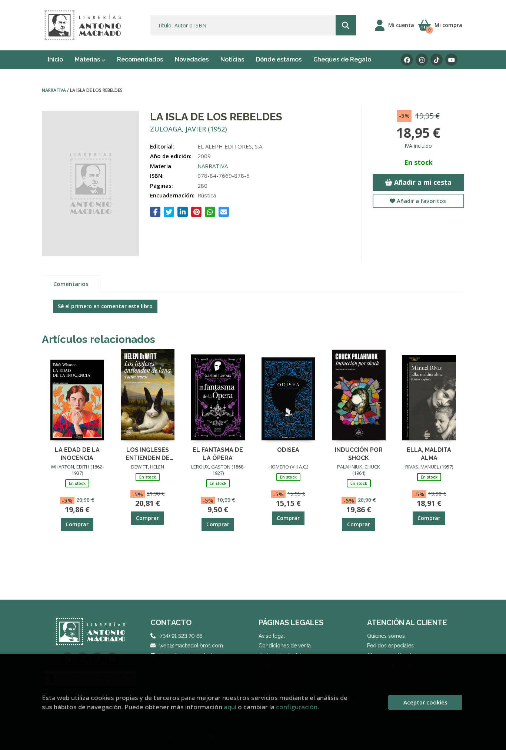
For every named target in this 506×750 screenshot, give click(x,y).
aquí (230, 707)
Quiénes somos (386, 636)
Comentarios (71, 283)
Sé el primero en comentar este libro (105, 306)
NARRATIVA (54, 90)
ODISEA (288, 449)
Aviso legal (272, 636)
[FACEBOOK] (407, 60)
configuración (296, 707)
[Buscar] (346, 25)
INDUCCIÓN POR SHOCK (359, 453)
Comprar (77, 524)
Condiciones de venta (285, 646)
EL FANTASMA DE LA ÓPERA (218, 453)
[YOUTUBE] (451, 60)
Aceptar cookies (425, 702)
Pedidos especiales (390, 646)
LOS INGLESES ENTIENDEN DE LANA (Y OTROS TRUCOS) (147, 453)
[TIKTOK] (436, 60)
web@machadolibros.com (191, 646)
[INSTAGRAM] (422, 60)
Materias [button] (88, 59)
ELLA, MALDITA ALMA (429, 453)
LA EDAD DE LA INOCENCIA (77, 453)
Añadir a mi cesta (422, 182)
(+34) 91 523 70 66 (180, 636)
